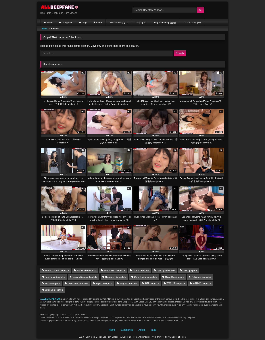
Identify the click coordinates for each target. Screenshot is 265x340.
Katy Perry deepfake (55, 277)
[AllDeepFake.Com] (61, 7)
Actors (99, 22)
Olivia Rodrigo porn (174, 277)
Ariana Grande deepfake (57, 270)
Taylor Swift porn (104, 283)
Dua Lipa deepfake (166, 270)
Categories (67, 22)
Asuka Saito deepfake (114, 270)
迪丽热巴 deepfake (202, 283)
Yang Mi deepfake (128, 283)
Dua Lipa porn (190, 270)
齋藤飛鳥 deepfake (54, 290)
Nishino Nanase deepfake (85, 277)
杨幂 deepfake (152, 283)
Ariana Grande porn (86, 270)
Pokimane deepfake (201, 277)
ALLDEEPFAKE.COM (50, 299)
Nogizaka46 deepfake (115, 277)
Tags (84, 22)
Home (49, 22)
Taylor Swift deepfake (77, 283)
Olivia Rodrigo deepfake (145, 277)
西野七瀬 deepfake (176, 283)
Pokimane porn (52, 283)
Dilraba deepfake (140, 270)
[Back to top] (255, 331)
